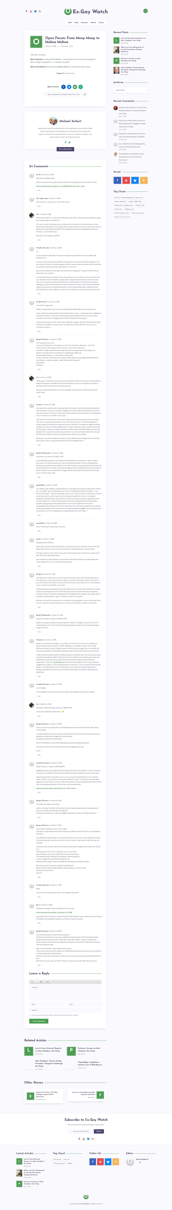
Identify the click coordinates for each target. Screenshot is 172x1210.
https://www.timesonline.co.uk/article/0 (49, 788)
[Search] (145, 11)
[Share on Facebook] (63, 87)
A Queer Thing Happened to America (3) (129, 197)
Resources (84, 22)
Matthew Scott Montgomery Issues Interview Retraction (131, 157)
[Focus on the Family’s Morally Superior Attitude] (87, 1095)
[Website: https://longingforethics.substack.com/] (69, 142)
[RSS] (40, 11)
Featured (58, 1159)
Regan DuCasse (42, 339)
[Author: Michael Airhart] (53, 120)
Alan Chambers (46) (122, 213)
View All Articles (65, 149)
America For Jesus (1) (122, 217)
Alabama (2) (129, 209)
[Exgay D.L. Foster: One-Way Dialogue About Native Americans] (43, 1096)
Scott (38, 174)
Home (70, 22)
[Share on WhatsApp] (80, 87)
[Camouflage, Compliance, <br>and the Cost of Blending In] (71, 1065)
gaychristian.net (59, 662)
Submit (98, 1131)
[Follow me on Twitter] (61, 142)
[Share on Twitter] (69, 87)
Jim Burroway (41, 302)
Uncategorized (69, 73)
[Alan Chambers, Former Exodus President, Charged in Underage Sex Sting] (28, 1065)
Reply (39, 190)
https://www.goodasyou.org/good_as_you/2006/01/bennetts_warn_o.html (60, 186)
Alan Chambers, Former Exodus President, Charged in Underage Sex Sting (49, 1063)
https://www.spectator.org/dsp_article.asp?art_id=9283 (54, 912)
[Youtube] (31, 11)
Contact (101, 22)
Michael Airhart (70, 121)
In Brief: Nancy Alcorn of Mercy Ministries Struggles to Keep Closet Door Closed (132, 123)
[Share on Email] (75, 87)
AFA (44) (118, 209)
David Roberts (124, 154)
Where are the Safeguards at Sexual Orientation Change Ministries (132, 50)
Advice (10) (140, 205)
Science (67, 1159)
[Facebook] (26, 11)
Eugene (39, 574)
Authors (93, 22)
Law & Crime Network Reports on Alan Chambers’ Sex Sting (133, 110)
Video (70, 1163)
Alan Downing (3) (138, 213)
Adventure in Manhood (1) (124, 205)
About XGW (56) (135, 201)
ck (37, 214)
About (77, 22)
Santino (58, 59)
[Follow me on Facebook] (65, 142)
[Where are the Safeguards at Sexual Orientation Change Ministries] (116, 49)
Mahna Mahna (63, 67)
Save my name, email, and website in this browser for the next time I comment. (55, 1015)
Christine (39, 640)
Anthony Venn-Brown (127, 107)
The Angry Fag (41, 198)
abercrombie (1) (120, 201)
